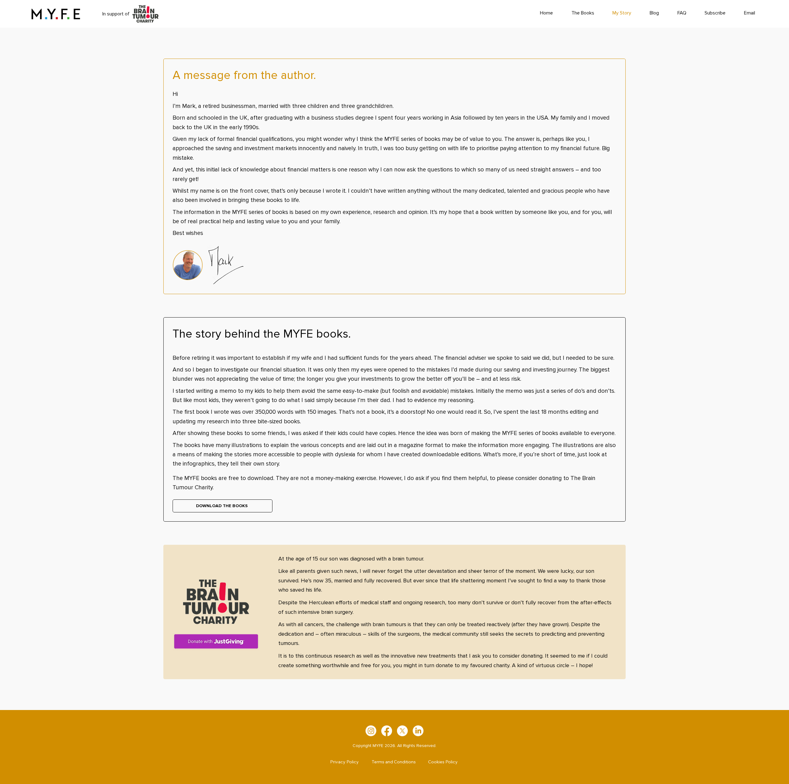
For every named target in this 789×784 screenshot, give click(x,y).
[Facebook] (386, 730)
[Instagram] (371, 730)
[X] (402, 730)
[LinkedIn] (418, 730)
